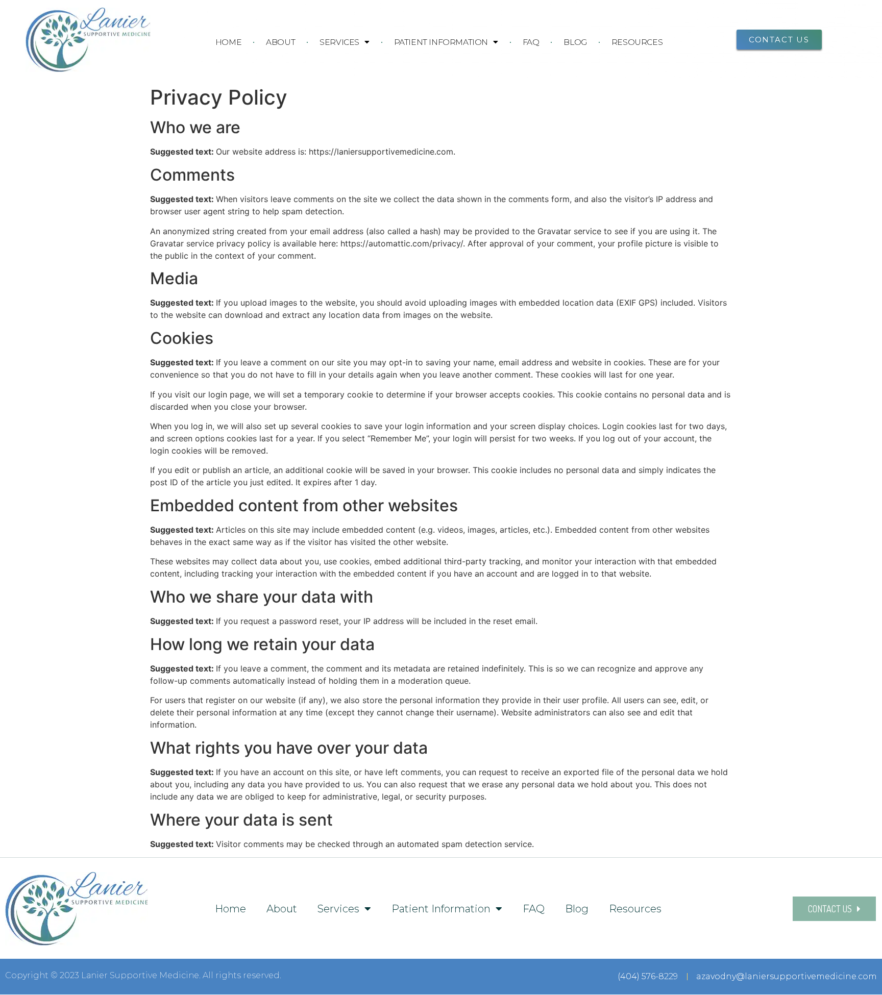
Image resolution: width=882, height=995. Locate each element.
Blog (575, 42)
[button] (779, 39)
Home (228, 42)
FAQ (531, 42)
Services (339, 42)
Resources (637, 42)
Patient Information (441, 42)
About (280, 42)
